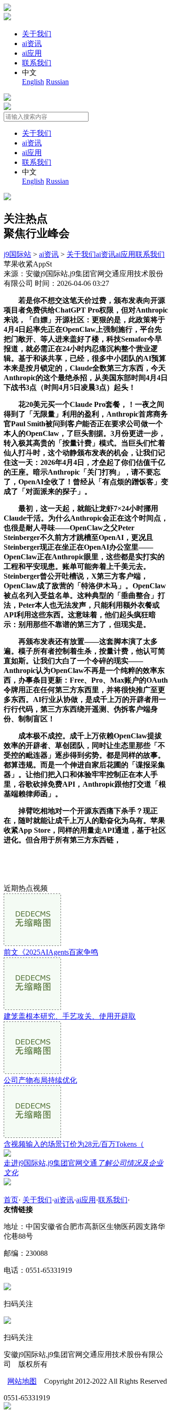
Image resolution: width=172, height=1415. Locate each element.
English (33, 82)
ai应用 (32, 53)
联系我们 (36, 63)
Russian (57, 82)
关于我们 (36, 34)
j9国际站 (17, 254)
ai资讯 (32, 43)
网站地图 (22, 1381)
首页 (11, 1200)
